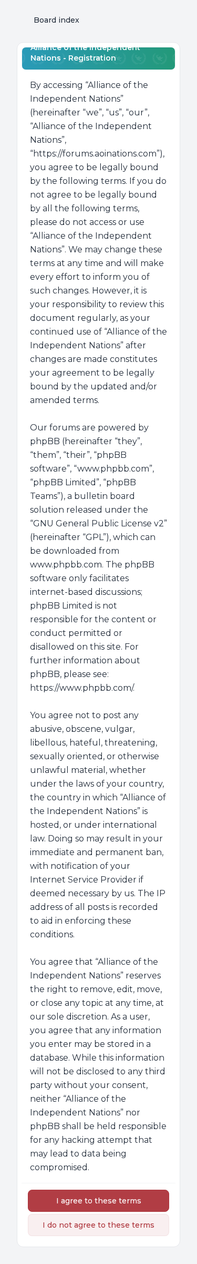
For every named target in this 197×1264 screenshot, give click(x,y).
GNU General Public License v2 (98, 523)
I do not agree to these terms (98, 1225)
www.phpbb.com (66, 565)
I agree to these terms (98, 1201)
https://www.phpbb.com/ (81, 688)
